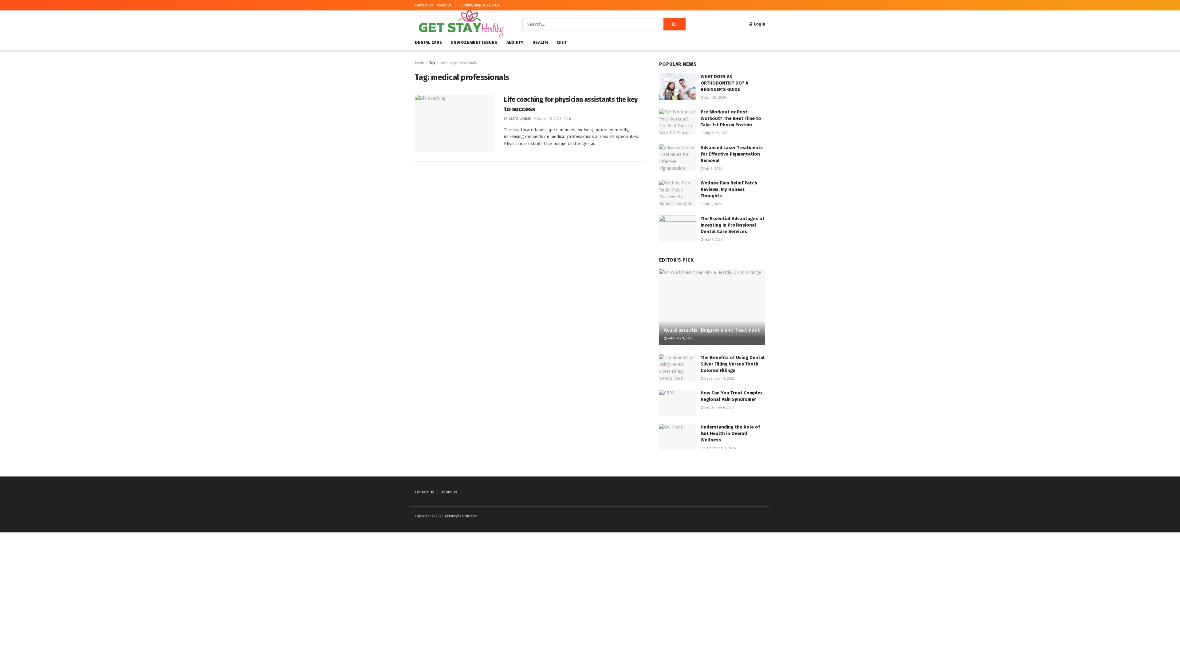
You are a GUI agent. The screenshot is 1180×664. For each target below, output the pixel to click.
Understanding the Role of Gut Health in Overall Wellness (730, 433)
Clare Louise (520, 119)
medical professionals (458, 63)
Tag (432, 63)
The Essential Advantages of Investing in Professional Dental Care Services (732, 225)
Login (759, 24)
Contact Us (424, 5)
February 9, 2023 (680, 338)
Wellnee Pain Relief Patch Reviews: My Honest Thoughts (729, 189)
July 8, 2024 (712, 204)
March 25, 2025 (549, 119)
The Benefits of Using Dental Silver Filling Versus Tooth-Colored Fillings (733, 364)
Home (419, 63)
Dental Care (428, 42)
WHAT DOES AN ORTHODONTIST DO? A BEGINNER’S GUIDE (724, 83)
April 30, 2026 (714, 98)
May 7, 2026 (712, 240)
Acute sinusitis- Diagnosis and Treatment (712, 330)
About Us (444, 5)
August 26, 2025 (715, 133)
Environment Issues (474, 42)
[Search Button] (674, 24)
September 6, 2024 (718, 407)
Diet (562, 42)
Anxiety (514, 42)
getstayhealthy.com (461, 516)
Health (540, 42)
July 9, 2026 (712, 169)
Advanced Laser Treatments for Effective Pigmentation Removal (732, 154)
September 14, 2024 (719, 448)
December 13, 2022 (719, 379)
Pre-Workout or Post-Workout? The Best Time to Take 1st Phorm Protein (731, 118)
